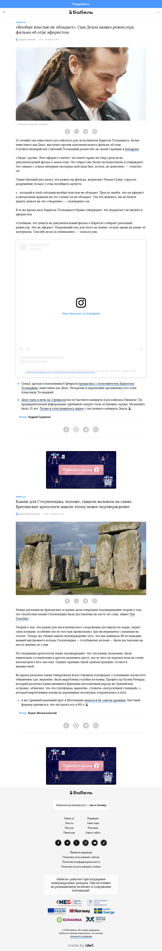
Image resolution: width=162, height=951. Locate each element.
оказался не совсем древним (105, 700)
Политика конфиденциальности (81, 861)
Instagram (132, 149)
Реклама (93, 827)
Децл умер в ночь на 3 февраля (43, 399)
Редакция (93, 818)
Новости (69, 818)
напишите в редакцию (81, 936)
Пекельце (69, 832)
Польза (69, 827)
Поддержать (81, 4)
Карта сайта (93, 832)
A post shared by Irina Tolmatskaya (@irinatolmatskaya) (60, 371)
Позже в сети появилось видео (62, 408)
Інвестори (93, 823)
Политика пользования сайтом (81, 857)
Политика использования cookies (81, 866)
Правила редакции (81, 852)
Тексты (69, 823)
